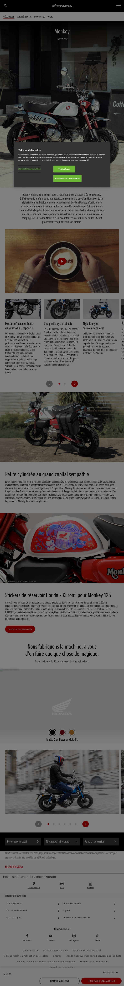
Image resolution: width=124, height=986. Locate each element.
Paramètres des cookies (29, 169)
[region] (62, 164)
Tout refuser (64, 169)
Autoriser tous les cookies (67, 178)
